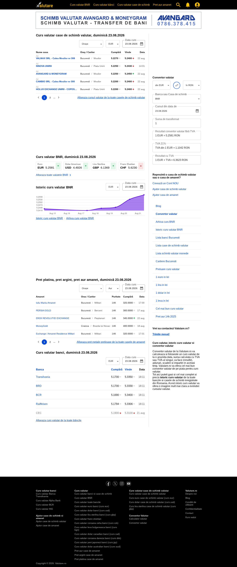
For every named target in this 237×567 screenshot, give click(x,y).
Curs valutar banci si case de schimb (93, 493)
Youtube (128, 483)
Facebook (108, 483)
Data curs (130, 40)
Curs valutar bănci (103, 4)
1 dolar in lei (163, 292)
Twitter (115, 483)
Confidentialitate (193, 509)
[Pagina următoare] (58, 97)
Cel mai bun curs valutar (169, 308)
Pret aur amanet (162, 4)
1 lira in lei (162, 285)
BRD (39, 386)
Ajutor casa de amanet (165, 195)
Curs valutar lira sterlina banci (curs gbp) (95, 514)
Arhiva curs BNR (165, 221)
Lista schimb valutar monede (172, 253)
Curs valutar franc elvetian (87, 519)
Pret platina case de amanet (88, 559)
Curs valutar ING (44, 509)
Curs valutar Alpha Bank (48, 500)
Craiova (85, 326)
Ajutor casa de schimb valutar (169, 189)
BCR (39, 395)
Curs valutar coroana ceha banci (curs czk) (96, 523)
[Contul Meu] (196, 4)
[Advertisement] (90, 127)
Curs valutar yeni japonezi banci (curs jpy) (95, 542)
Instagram (121, 483)
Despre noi (191, 493)
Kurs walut (190, 517)
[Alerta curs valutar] (187, 4)
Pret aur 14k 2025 (166, 316)
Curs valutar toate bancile (87, 502)
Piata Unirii (99, 66)
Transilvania (43, 377)
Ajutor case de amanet (47, 525)
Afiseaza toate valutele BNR (52, 175)
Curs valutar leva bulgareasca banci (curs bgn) (95, 528)
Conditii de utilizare (190, 503)
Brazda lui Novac (101, 326)
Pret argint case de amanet (88, 555)
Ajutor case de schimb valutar (51, 521)
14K (114, 302)
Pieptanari (99, 318)
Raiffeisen (42, 404)
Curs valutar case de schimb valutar (147, 493)
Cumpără (116, 369)
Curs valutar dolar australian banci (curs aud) (97, 546)
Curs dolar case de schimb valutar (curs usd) (152, 502)
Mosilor (97, 58)
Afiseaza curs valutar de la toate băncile (58, 420)
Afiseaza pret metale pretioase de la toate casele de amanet (111, 342)
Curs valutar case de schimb (133, 4)
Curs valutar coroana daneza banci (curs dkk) (97, 538)
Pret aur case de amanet (87, 550)
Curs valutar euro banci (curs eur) (91, 506)
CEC (39, 413)
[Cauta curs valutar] (177, 4)
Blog (158, 206)
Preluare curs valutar (167, 269)
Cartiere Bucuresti (166, 261)
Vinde (128, 369)
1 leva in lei (162, 300)
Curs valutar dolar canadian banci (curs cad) (97, 534)
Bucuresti (85, 58)
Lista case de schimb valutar (172, 245)
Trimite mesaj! (161, 334)
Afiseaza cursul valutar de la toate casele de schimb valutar (111, 97)
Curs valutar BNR (80, 4)
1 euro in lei (162, 277)
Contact (189, 513)
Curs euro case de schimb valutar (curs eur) (151, 498)
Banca (40, 369)
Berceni (98, 310)
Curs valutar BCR (45, 504)
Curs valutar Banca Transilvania (45, 495)
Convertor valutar (138, 523)
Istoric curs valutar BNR (49, 218)
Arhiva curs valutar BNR (80, 218)
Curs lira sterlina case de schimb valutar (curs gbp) (152, 507)
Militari (97, 302)
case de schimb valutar (63, 35)
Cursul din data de (166, 106)
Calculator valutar (138, 518)
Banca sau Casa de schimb (171, 94)
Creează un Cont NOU (165, 183)
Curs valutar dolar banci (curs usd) (92, 510)
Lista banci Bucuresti (168, 237)
